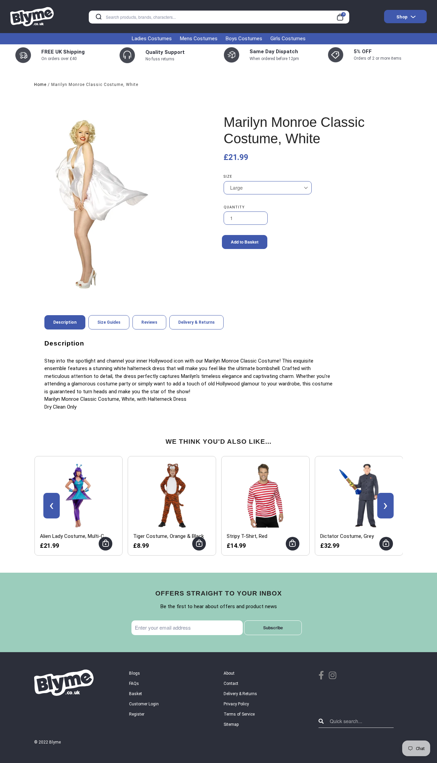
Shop (402, 16)
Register (136, 714)
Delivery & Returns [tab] (196, 322)
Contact (231, 683)
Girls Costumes (288, 38)
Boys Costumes (244, 38)
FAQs (134, 683)
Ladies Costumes (152, 38)
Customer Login (144, 704)
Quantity (234, 207)
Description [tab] (64, 322)
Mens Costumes (198, 38)
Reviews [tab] (149, 322)
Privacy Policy (236, 704)
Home (40, 84)
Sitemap (231, 724)
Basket (135, 693)
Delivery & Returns (240, 693)
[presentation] (51, 505)
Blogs (134, 673)
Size (228, 176)
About (229, 673)
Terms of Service (239, 714)
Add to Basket (244, 242)
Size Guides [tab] (109, 322)
